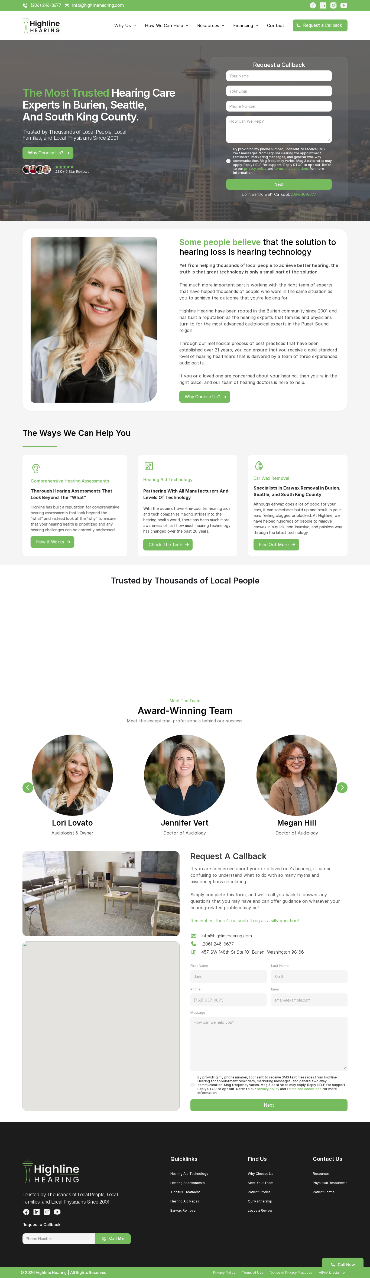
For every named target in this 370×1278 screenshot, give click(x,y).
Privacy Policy (224, 1272)
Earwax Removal (183, 1210)
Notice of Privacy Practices (291, 1272)
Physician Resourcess (330, 1183)
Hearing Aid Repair (184, 1201)
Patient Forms (324, 1192)
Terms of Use (252, 1272)
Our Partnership (260, 1201)
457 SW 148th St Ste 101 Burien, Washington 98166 (252, 952)
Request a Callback (41, 1224)
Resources (321, 1174)
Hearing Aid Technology (189, 1174)
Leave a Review (260, 1210)
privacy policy (255, 169)
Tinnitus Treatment (185, 1192)
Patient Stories (259, 1192)
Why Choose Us (260, 1174)
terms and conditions (291, 169)
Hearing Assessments (187, 1183)
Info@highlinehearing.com (226, 935)
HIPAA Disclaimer (332, 1272)
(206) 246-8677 (217, 944)
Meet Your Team (260, 1183)
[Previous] (27, 787)
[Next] (342, 787)
